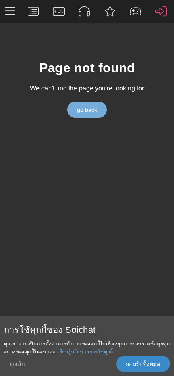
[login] (161, 11)
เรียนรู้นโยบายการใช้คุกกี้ (85, 352)
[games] (135, 11)
